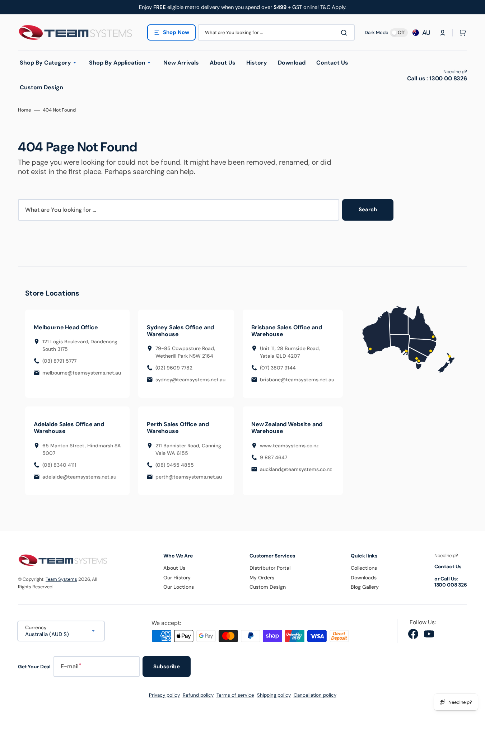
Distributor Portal (270, 568)
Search (368, 209)
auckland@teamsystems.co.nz (296, 469)
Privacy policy (164, 695)
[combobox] (276, 32)
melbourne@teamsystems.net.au (81, 373)
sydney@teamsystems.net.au (190, 379)
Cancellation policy (315, 695)
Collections (364, 568)
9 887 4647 (273, 457)
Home (24, 110)
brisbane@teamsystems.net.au (297, 379)
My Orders (262, 577)
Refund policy (198, 695)
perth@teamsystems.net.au (188, 477)
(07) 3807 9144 (278, 367)
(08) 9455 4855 (174, 465)
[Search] (345, 33)
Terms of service (235, 695)
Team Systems (61, 579)
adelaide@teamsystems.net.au (79, 477)
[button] (443, 33)
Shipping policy (274, 695)
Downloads (364, 577)
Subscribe (166, 666)
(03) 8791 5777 (59, 361)
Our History (177, 577)
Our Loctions (178, 587)
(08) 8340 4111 (59, 465)
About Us (174, 568)
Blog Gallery (365, 587)
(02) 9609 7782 (173, 367)
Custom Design (268, 587)
